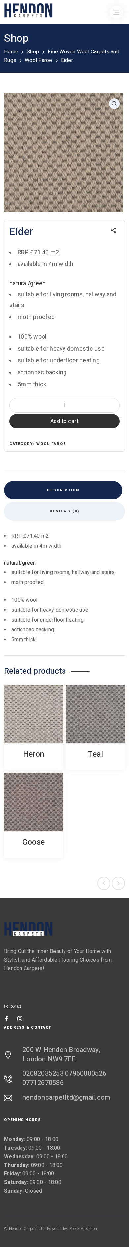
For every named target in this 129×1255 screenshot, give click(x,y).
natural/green (27, 283)
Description (63, 490)
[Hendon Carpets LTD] (28, 929)
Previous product (103, 883)
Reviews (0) (64, 511)
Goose (33, 842)
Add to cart (64, 421)
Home (11, 52)
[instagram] (20, 1019)
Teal (95, 754)
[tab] (63, 490)
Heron (33, 754)
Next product (118, 883)
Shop (33, 52)
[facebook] (6, 1019)
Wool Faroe (38, 60)
